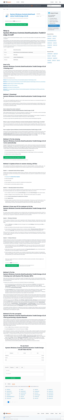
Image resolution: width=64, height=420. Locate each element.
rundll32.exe (49, 47)
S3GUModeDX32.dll (10, 396)
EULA (23, 159)
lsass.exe (54, 38)
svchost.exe (49, 36)
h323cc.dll (54, 60)
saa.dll (22, 389)
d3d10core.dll (50, 58)
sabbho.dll (23, 398)
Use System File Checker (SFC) (11, 87)
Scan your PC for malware (10, 85)
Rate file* (7, 367)
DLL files (42, 413)
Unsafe (24, 353)
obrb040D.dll (50, 62)
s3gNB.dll (8, 394)
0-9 (8, 5)
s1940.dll (8, 389)
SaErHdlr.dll (51, 396)
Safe (37, 353)
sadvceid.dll (51, 393)
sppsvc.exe (55, 45)
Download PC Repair (53, 25)
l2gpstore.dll (55, 53)
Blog (60, 413)
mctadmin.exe (50, 45)
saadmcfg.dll (23, 391)
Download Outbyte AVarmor (12, 265)
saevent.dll (51, 398)
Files (7, 9)
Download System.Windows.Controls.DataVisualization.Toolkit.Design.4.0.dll (19, 79)
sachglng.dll (37, 391)
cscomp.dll (49, 60)
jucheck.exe (49, 38)
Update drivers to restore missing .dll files (13, 83)
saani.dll (22, 396)
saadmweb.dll (23, 393)
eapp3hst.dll (55, 58)
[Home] (7, 2)
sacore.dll (36, 393)
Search (60, 6)
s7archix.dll (9, 398)
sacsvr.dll (36, 398)
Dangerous (11, 353)
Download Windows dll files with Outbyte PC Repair (16, 24)
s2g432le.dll (9, 391)
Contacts (52, 413)
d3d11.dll (58, 60)
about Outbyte (14, 159)
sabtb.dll (36, 389)
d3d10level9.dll (50, 53)
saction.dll (50, 389)
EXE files (47, 413)
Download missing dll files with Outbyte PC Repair (14, 157)
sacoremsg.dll (37, 394)
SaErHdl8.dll (51, 394)
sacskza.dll (37, 396)
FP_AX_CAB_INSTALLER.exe (52, 40)
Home (4, 9)
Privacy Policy (26, 159)
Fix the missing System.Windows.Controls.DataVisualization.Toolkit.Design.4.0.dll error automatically (24, 81)
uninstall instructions (19, 159)
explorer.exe (54, 36)
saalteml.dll (23, 394)
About (56, 413)
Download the (12, 176)
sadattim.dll (51, 391)
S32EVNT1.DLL (9, 393)
